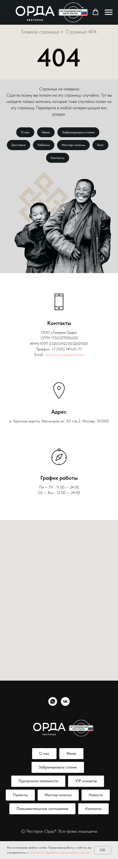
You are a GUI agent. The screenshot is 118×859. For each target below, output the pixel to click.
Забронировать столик (78, 132)
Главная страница (40, 32)
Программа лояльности (38, 781)
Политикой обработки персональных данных (59, 852)
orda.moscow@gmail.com (64, 354)
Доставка (19, 145)
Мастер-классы (73, 145)
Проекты (20, 795)
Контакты (57, 158)
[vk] (65, 701)
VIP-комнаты (86, 781)
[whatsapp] (52, 701)
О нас (25, 132)
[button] (95, 12)
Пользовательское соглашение (42, 808)
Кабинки (44, 145)
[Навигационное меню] (109, 12)
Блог (100, 145)
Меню (46, 132)
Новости (96, 795)
